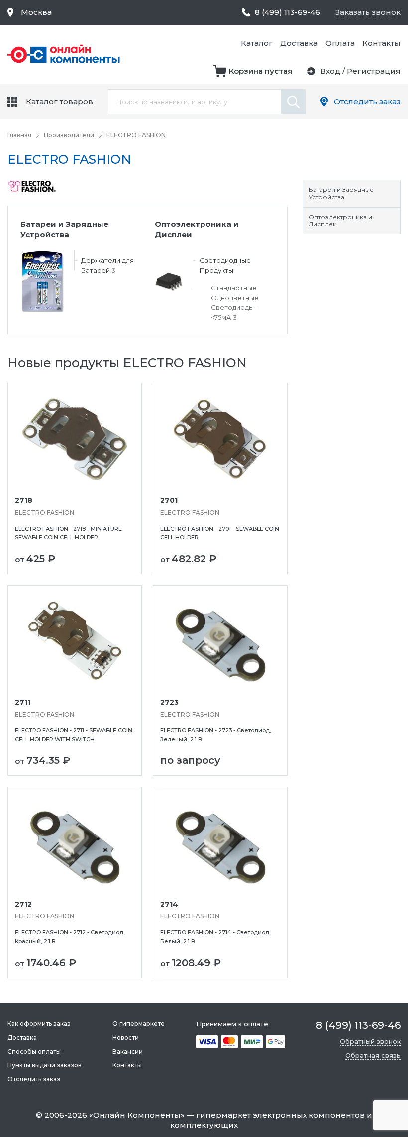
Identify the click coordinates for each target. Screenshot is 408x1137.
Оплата (340, 43)
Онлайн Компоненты (137, 1115)
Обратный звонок (370, 1041)
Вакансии (127, 1051)
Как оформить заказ (39, 1023)
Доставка (299, 43)
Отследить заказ (367, 101)
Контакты (381, 43)
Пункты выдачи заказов (44, 1065)
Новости (125, 1037)
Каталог (257, 43)
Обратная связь (373, 1055)
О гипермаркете (138, 1023)
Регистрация (374, 71)
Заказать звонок (368, 12)
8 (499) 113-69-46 (287, 12)
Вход (330, 71)
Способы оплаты (34, 1051)
